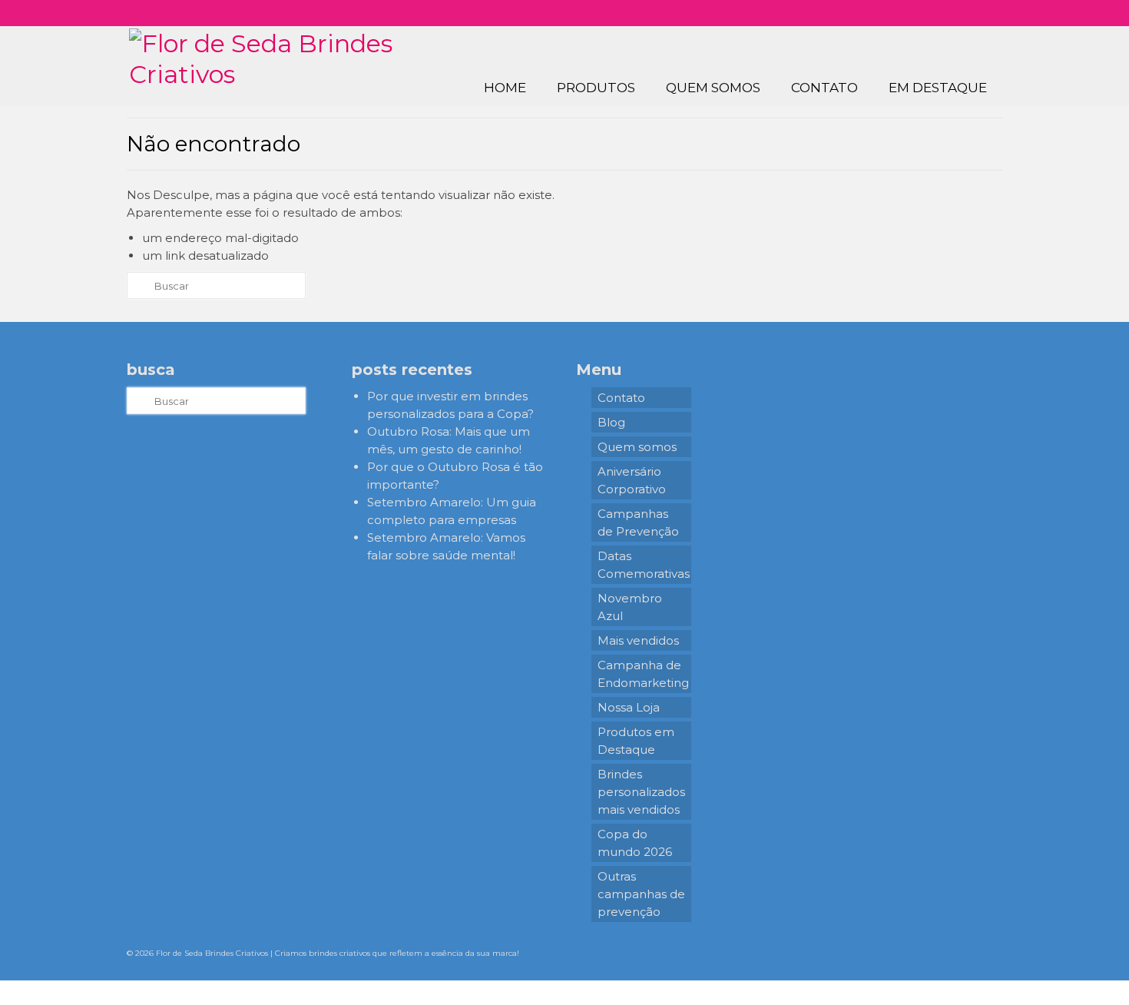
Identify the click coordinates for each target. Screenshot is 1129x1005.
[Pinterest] (953, 13)
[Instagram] (909, 13)
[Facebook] (931, 13)
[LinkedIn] (976, 13)
